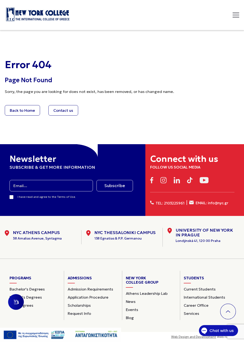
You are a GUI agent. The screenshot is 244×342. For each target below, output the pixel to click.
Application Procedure (88, 297)
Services (191, 313)
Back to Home (22, 110)
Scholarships (79, 305)
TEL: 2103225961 (169, 203)
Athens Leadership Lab (147, 293)
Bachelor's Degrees (27, 289)
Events (132, 309)
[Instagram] (163, 181)
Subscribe (114, 185)
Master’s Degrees (26, 297)
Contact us (63, 110)
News (131, 301)
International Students (204, 297)
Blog (130, 317)
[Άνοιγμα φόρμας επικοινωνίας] (16, 302)
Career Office (196, 305)
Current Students (199, 289)
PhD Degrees (21, 305)
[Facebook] (151, 181)
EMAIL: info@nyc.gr (211, 203)
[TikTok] (190, 181)
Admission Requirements (90, 289)
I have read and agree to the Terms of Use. (47, 197)
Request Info (79, 313)
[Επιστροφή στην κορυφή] (228, 311)
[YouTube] (204, 181)
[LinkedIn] (177, 181)
